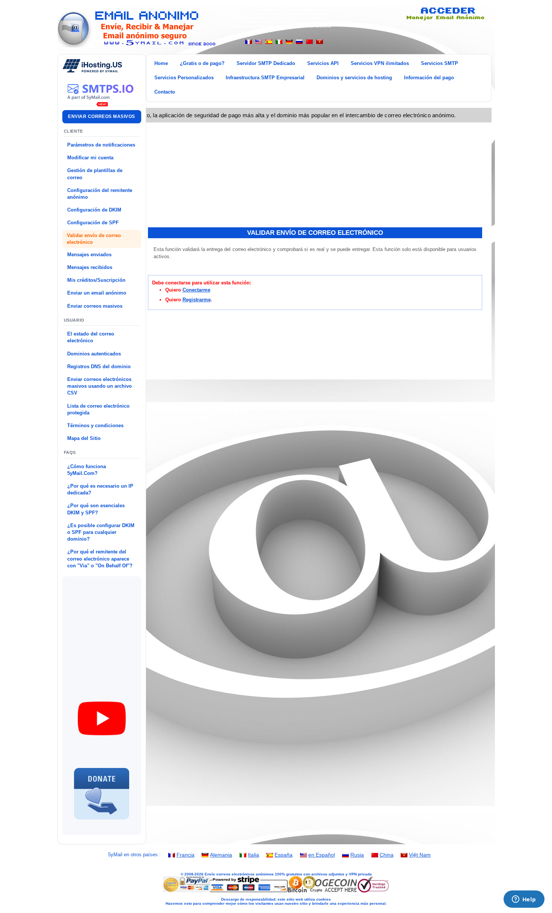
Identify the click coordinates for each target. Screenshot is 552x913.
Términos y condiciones (95, 425)
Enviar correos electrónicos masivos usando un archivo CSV (99, 386)
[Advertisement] (121, 626)
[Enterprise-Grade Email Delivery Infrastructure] (101, 102)
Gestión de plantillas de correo (94, 174)
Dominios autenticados (94, 354)
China (387, 855)
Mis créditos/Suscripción (96, 280)
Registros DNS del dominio (99, 366)
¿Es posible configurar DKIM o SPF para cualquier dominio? (100, 532)
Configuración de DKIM (94, 210)
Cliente (73, 131)
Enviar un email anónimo (96, 293)
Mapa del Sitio (84, 438)
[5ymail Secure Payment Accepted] (276, 892)
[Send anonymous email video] (102, 741)
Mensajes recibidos (89, 267)
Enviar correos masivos (101, 116)
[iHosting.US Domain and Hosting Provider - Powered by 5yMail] (92, 71)
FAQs (70, 452)
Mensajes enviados (89, 254)
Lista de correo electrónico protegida (98, 409)
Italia (253, 855)
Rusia (357, 855)
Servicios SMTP (439, 63)
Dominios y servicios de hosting (354, 77)
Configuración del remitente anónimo (99, 193)
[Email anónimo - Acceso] (445, 19)
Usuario (74, 320)
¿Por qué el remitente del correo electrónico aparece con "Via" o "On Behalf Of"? (100, 558)
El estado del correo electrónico (90, 337)
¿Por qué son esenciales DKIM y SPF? (96, 509)
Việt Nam (420, 855)
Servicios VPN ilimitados (380, 63)
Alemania (221, 855)
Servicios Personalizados (184, 77)
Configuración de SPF (93, 222)
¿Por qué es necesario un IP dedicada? (100, 489)
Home (161, 63)
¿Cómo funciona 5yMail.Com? (86, 470)
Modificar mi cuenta (90, 157)
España (283, 855)
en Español (321, 855)
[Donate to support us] (102, 822)
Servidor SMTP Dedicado (266, 63)
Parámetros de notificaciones (101, 145)
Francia (185, 855)
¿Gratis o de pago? (202, 63)
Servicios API (323, 63)
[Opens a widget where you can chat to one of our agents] (523, 899)
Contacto (164, 92)
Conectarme (196, 290)
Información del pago (429, 77)
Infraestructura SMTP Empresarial (265, 77)
